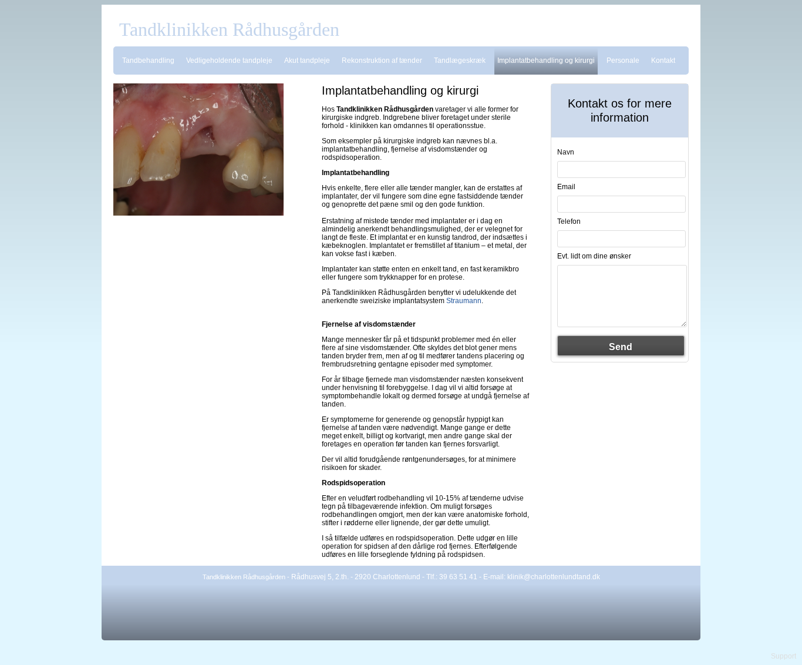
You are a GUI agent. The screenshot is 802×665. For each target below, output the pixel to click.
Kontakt (663, 60)
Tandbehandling (148, 60)
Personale (622, 60)
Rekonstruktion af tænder (382, 60)
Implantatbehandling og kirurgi (546, 60)
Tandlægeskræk (460, 60)
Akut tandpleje (307, 60)
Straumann (463, 301)
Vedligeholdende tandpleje (229, 60)
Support (783, 656)
